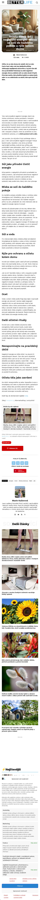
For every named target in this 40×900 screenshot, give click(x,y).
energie (11, 480)
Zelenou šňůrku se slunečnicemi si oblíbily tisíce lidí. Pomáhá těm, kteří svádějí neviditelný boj (20, 627)
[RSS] (21, 514)
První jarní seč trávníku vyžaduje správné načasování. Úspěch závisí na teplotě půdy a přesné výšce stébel (18, 729)
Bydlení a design (10, 30)
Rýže (30, 480)
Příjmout (20, 886)
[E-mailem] (26, 463)
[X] (18, 463)
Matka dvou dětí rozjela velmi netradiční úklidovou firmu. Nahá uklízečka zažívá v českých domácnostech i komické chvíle (20, 558)
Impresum (35, 895)
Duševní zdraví (20, 33)
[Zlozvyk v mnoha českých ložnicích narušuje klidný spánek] (20, 577)
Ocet (16, 480)
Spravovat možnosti (20, 891)
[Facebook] (13, 463)
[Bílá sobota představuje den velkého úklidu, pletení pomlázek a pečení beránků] (20, 645)
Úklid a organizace (28, 30)
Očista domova (23, 480)
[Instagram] (15, 514)
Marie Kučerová (21, 55)
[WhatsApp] (22, 463)
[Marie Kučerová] (14, 55)
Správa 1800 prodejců (13, 880)
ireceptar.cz (10, 400)
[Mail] (18, 514)
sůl (34, 480)
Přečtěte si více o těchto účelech (29, 880)
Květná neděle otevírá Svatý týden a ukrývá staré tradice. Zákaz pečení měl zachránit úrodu (20, 694)
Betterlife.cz (5, 436)
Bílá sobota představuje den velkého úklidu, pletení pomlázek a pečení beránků (18, 661)
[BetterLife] (20, 2)
